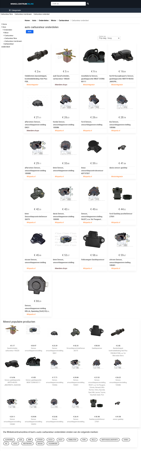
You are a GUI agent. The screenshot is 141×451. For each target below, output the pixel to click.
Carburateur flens (7, 14)
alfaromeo (9, 440)
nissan (40, 443)
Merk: (30, 31)
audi (20, 440)
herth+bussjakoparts (110, 440)
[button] (15, 10)
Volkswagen (52, 443)
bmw (29, 440)
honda (126, 440)
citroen (40, 440)
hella (94, 440)
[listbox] (109, 38)
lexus (15, 443)
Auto (5, 27)
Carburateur (9, 35)
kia (6, 443)
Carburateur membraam (23, 14)
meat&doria (27, 443)
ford (84, 440)
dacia (50, 440)
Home (5, 24)
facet (60, 440)
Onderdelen (8, 30)
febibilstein (72, 440)
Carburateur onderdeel (41, 14)
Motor (6, 33)
